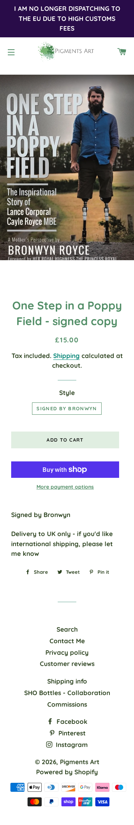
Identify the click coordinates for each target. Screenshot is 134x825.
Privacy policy (67, 652)
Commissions (67, 704)
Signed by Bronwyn (66, 408)
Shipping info (67, 681)
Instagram (71, 744)
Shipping (66, 355)
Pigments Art (79, 762)
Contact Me (67, 641)
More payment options (65, 486)
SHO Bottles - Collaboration (67, 693)
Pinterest (71, 733)
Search (67, 629)
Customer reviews (67, 663)
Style (67, 392)
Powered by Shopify (67, 772)
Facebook (71, 721)
